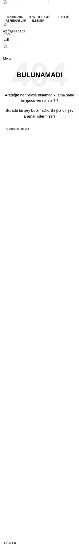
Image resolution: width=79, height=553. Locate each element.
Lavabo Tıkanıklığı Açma (17, 354)
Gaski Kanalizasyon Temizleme (21, 448)
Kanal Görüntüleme (14, 369)
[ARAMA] (71, 129)
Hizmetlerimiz (12, 391)
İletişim (5, 383)
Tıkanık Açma (10, 412)
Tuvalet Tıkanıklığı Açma (17, 340)
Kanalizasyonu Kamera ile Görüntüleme (27, 405)
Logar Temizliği (11, 427)
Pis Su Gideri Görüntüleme (19, 362)
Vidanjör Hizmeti (12, 420)
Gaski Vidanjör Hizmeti (16, 434)
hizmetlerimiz (12, 441)
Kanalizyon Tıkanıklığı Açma (20, 347)
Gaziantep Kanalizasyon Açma (21, 456)
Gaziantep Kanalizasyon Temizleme (24, 376)
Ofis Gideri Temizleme (15, 470)
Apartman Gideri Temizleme (19, 485)
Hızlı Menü (9, 332)
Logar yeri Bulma (12, 463)
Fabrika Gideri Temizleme (18, 477)
